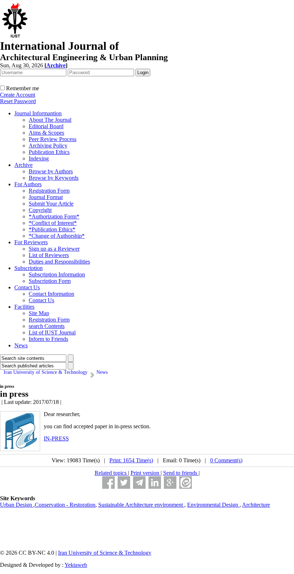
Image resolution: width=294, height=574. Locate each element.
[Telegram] (139, 482)
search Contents (47, 326)
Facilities (24, 307)
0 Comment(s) (226, 460)
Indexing (39, 158)
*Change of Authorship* (57, 236)
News (21, 345)
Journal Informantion (38, 113)
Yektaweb (76, 565)
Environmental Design (213, 505)
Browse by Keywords (54, 178)
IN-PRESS (56, 438)
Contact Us (27, 287)
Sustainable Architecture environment (141, 505)
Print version (146, 473)
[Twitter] (124, 482)
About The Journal (50, 120)
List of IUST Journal (52, 332)
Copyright (40, 210)
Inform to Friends (48, 339)
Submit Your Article (51, 204)
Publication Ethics (49, 152)
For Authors (28, 184)
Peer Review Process (52, 139)
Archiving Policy (48, 146)
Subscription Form (50, 281)
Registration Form (49, 191)
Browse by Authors (51, 171)
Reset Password (18, 101)
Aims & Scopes (46, 133)
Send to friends (181, 473)
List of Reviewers (49, 255)
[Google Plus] (170, 482)
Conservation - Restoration (65, 505)
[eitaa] (185, 482)
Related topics (111, 473)
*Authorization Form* (54, 216)
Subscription (28, 268)
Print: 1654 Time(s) (131, 460)
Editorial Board (46, 126)
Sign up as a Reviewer (54, 249)
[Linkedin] (154, 482)
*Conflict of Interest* (53, 223)
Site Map (39, 313)
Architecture (256, 505)
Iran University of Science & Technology (104, 553)
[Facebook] (108, 482)
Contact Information (51, 294)
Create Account (17, 95)
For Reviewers (31, 242)
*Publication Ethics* (52, 229)
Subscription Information (57, 274)
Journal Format (46, 197)
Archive (23, 165)
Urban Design (16, 505)
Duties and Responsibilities (59, 262)
